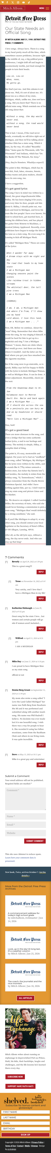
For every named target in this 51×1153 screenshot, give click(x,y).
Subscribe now (15, 1076)
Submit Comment (35, 841)
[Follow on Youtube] (23, 2)
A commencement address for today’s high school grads (24, 914)
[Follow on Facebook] (7, 2)
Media (27, 1146)
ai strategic (11, 1149)
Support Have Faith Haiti (20, 1086)
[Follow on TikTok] (29, 2)
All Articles (25, 998)
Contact (20, 1146)
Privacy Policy (37, 1142)
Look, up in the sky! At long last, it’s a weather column (24, 950)
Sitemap (34, 1146)
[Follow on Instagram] (18, 2)
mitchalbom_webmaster (24, 917)
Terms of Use (10, 1146)
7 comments (17, 43)
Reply (41, 572)
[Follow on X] (12, 2)
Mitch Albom (14, 39)
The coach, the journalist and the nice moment (25, 982)
